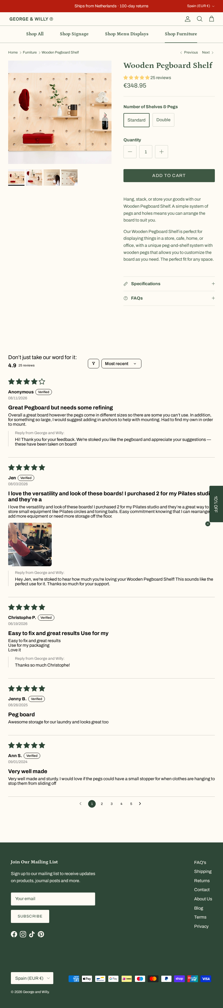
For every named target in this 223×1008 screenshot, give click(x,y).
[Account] (186, 19)
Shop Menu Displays (126, 34)
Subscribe (30, 916)
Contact (202, 889)
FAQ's (200, 862)
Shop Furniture (181, 34)
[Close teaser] (207, 524)
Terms (200, 917)
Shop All (35, 34)
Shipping (203, 871)
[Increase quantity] (161, 151)
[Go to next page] (141, 804)
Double (163, 119)
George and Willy (36, 992)
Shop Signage (74, 34)
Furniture (30, 53)
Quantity (132, 140)
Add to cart (169, 175)
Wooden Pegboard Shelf (60, 53)
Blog (198, 908)
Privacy (201, 926)
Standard (136, 120)
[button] (136, 77)
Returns (202, 880)
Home (13, 53)
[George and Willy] (31, 19)
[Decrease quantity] (130, 151)
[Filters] (93, 363)
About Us (203, 899)
